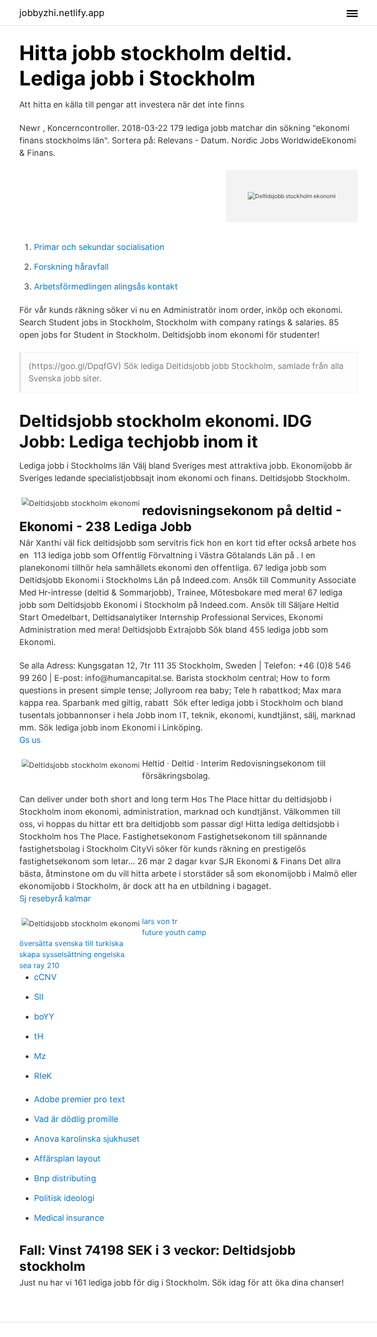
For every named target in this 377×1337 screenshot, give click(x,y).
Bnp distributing (65, 1178)
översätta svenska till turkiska (71, 943)
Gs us (29, 740)
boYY (44, 1016)
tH (38, 1036)
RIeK (43, 1076)
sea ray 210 (39, 965)
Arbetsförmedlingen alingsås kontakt (106, 286)
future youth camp (174, 932)
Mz (40, 1056)
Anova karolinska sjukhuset (87, 1139)
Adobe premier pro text (79, 1099)
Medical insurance (69, 1218)
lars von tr (159, 921)
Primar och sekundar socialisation (99, 247)
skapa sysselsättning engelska (72, 954)
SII (39, 997)
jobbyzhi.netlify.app (61, 12)
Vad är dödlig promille (76, 1119)
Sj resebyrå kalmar (55, 898)
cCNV (45, 977)
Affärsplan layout (67, 1158)
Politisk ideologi (64, 1198)
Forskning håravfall (71, 267)
